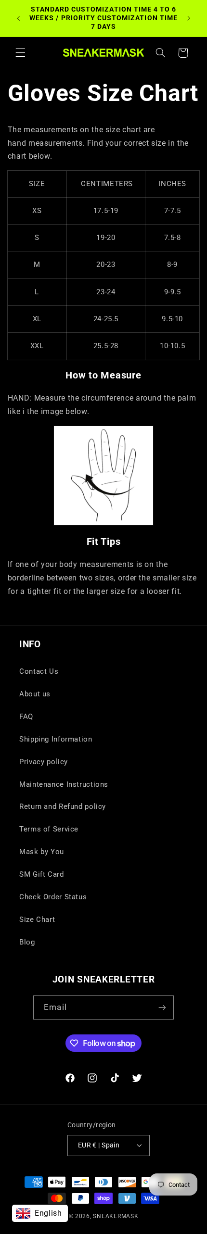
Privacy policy (43, 761)
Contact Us (38, 671)
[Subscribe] (162, 1007)
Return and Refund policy (62, 806)
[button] (20, 53)
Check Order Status (53, 897)
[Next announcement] (188, 18)
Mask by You (41, 851)
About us (35, 694)
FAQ (26, 716)
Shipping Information (55, 739)
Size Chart (37, 919)
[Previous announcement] (18, 18)
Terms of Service (48, 829)
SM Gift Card (41, 874)
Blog (27, 942)
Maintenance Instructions (63, 784)
